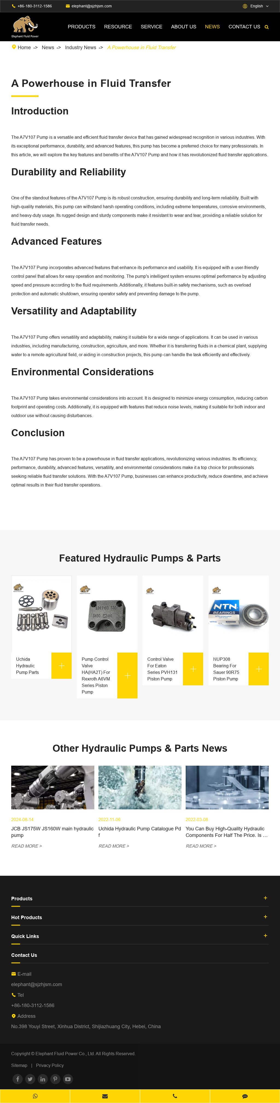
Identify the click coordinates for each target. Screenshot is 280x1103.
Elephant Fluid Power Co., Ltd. (66, 1053)
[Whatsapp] (35, 1097)
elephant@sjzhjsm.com (92, 6)
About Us (183, 27)
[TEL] (175, 1097)
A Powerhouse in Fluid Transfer (141, 47)
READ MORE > (26, 846)
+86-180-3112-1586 (35, 6)
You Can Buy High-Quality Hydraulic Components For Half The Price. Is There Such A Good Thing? (227, 832)
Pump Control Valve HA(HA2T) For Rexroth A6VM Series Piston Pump (106, 675)
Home (24, 47)
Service (151, 27)
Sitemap (19, 1065)
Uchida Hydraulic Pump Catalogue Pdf (139, 832)
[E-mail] (105, 1097)
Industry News (80, 47)
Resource (118, 27)
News (212, 27)
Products (81, 27)
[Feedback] (245, 1097)
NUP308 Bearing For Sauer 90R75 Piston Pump (238, 669)
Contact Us (244, 27)
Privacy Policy (50, 1065)
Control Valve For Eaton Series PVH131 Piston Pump (172, 669)
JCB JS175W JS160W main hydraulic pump (52, 832)
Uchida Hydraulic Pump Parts (41, 666)
